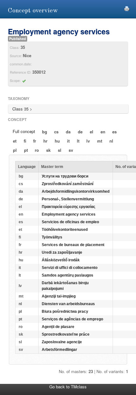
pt (26, 150)
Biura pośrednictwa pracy (65, 311)
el (91, 132)
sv (71, 150)
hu (57, 141)
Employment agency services (69, 214)
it (68, 141)
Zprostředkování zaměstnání (67, 184)
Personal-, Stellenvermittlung (68, 199)
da (68, 132)
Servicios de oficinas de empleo (70, 222)
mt (99, 141)
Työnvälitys (52, 237)
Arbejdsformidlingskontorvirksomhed (75, 191)
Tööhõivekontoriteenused (65, 229)
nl (111, 141)
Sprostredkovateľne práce (66, 334)
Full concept (24, 131)
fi (25, 141)
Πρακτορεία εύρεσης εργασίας (68, 206)
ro (37, 150)
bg (44, 132)
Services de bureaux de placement (73, 245)
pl (15, 150)
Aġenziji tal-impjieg (59, 296)
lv (88, 141)
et (14, 141)
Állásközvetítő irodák (61, 260)
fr (34, 141)
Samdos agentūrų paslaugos (67, 275)
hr (45, 141)
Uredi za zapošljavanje (62, 252)
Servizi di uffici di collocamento (69, 267)
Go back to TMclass (68, 387)
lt (78, 141)
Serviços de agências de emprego (72, 319)
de (80, 132)
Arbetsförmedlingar (59, 349)
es (114, 132)
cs (56, 132)
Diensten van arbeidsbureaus (68, 304)
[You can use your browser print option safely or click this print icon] (126, 8)
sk (48, 150)
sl (59, 150)
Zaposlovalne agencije (62, 342)
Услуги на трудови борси (65, 176)
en (103, 132)
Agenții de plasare (58, 327)
